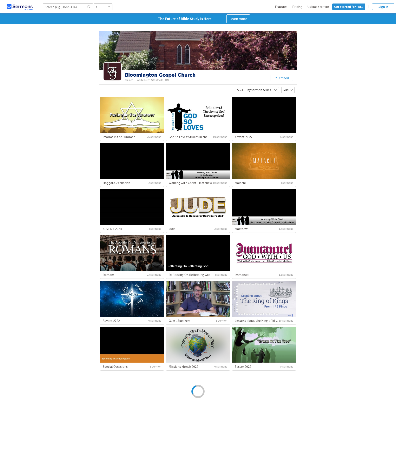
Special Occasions (115, 366)
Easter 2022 (243, 366)
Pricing (297, 7)
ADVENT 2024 (112, 229)
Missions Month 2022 (183, 366)
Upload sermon (318, 7)
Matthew (241, 229)
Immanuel (242, 275)
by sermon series (259, 90)
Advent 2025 (243, 137)
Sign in (383, 7)
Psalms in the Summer (119, 137)
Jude (172, 229)
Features (281, 7)
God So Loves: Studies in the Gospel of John (199, 137)
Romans (108, 275)
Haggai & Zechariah (116, 183)
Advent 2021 (177, 413)
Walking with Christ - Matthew (190, 183)
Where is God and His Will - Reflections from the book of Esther (279, 413)
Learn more (238, 18)
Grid (286, 90)
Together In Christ (116, 413)
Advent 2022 (111, 321)
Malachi (240, 183)
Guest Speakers (179, 321)
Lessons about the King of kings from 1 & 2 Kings (269, 321)
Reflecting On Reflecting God (189, 275)
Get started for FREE (348, 7)
